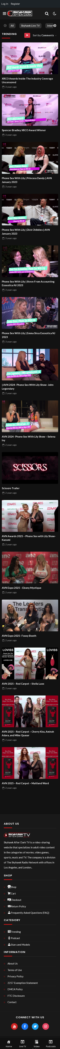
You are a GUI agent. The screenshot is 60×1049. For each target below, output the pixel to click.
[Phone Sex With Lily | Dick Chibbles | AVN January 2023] (30, 210)
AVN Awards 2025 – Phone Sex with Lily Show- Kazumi (29, 538)
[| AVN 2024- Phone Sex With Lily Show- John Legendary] (30, 365)
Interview (52, 25)
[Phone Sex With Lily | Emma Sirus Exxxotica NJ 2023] (30, 313)
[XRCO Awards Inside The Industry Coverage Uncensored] (30, 58)
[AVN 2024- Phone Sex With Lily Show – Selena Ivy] (30, 416)
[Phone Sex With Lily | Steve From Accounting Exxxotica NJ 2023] (30, 261)
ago (11, 87)
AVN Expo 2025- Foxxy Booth (19, 635)
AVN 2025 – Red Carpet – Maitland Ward (25, 783)
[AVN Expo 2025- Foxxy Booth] (30, 615)
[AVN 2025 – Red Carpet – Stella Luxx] (30, 663)
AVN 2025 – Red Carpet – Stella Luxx (23, 683)
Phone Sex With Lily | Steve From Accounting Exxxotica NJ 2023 (28, 283)
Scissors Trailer (11, 488)
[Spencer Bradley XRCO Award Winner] (30, 110)
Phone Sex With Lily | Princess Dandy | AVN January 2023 (27, 180)
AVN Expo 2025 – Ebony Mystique (21, 587)
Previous (5, 25)
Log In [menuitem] (4, 3)
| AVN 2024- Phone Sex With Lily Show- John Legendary (28, 386)
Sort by (43, 35)
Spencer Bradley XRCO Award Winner (24, 130)
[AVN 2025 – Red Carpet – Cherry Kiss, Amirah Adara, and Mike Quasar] (30, 711)
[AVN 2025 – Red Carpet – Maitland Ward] (30, 763)
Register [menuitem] (15, 3)
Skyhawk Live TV (30, 25)
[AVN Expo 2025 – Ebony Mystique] (30, 567)
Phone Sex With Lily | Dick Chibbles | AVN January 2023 (26, 231)
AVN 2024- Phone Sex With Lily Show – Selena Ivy (28, 438)
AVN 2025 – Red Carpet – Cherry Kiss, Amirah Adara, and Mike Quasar (28, 733)
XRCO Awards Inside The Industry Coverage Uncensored (27, 80)
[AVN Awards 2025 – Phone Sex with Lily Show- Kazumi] (30, 516)
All (12, 25)
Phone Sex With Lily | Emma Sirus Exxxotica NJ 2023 (28, 335)
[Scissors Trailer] (30, 468)
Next (54, 25)
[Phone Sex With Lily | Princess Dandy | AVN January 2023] (30, 158)
